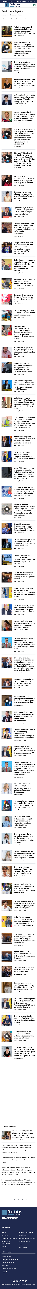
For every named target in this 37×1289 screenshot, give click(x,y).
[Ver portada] (12, 5)
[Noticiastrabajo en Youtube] (23, 1281)
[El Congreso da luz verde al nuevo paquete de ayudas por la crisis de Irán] (7, 971)
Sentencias (5, 1235)
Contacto (5, 1272)
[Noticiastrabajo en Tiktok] (20, 1281)
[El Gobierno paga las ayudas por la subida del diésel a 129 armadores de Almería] (7, 315)
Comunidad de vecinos (27, 1238)
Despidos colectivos (26, 1)
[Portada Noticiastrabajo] (18, 1212)
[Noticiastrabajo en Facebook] (11, 1281)
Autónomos (5, 15)
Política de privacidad (9, 1269)
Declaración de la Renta (9, 1238)
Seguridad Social (24, 1241)
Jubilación (22, 1235)
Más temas (23, 1247)
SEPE (21, 1244)
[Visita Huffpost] (34, 5)
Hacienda (5, 1246)
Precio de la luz (14, 1)
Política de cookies (8, 1263)
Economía (13, 15)
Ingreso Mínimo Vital (26, 1232)
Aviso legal (5, 1266)
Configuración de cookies (10, 1260)
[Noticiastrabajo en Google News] (26, 1281)
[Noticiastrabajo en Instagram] (17, 1281)
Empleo (4, 1232)
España (20, 15)
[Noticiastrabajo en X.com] (14, 1281)
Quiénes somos (7, 1257)
